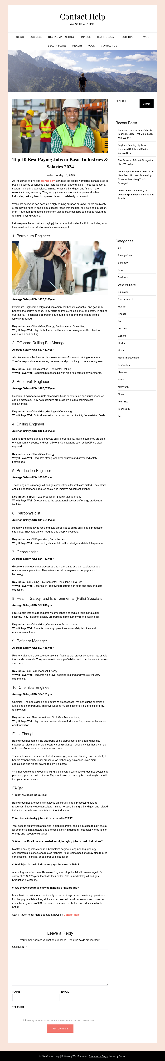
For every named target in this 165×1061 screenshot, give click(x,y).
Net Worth (123, 386)
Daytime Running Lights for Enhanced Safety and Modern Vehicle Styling (133, 149)
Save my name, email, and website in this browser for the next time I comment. (61, 1020)
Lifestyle (122, 372)
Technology (105, 36)
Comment (19, 947)
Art (119, 248)
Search (121, 101)
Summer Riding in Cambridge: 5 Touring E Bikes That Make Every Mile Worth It (135, 133)
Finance (85, 36)
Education (123, 291)
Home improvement (128, 357)
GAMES (122, 328)
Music (121, 379)
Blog (120, 270)
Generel (122, 335)
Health (77, 45)
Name (17, 991)
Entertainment (125, 299)
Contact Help (82, 16)
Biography (123, 262)
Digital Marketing (61, 36)
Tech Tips (126, 36)
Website (18, 1006)
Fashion (122, 306)
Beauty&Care (57, 45)
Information (124, 365)
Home (121, 350)
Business (35, 36)
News (20, 36)
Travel (144, 36)
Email (65, 991)
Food (91, 45)
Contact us (109, 45)
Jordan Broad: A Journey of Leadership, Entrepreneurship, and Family (136, 194)
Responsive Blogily (98, 1056)
